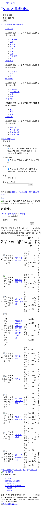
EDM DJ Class (18, 436)
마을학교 (13, 56)
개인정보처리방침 (12, 481)
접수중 (27, 160)
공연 (11, 76)
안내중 (19, 160)
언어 (11, 51)
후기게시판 (14, 135)
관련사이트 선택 (7, 495)
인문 (11, 54)
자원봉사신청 (15, 192)
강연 (11, 49)
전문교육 (13, 39)
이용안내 (19, 24)
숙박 (11, 96)
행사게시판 (14, 132)
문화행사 (13, 71)
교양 (11, 42)
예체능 (12, 44)
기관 (4, 176)
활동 (11, 114)
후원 (11, 112)
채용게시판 (14, 130)
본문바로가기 (10, 3)
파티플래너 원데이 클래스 (19, 400)
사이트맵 (9, 490)
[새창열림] (9, 504)
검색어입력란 (8, 18)
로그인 (3, 24)
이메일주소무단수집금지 (15, 486)
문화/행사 (31, 169)
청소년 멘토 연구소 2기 (19, 457)
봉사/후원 (22, 171)
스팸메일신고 (10, 488)
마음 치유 (35, 192)
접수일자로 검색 (23, 148)
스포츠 (12, 46)
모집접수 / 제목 (9, 182)
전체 (11, 148)
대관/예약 (11, 171)
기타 (11, 58)
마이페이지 (11, 24)
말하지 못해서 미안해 (19, 301)
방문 (11, 94)
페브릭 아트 (26, 192)
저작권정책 (9, 483)
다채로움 (18, 379)
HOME (3, 214)
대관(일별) (14, 89)
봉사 (11, 110)
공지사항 (13, 127)
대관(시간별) (15, 92)
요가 (2, 194)
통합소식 (32, 171)
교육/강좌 (20, 169)
